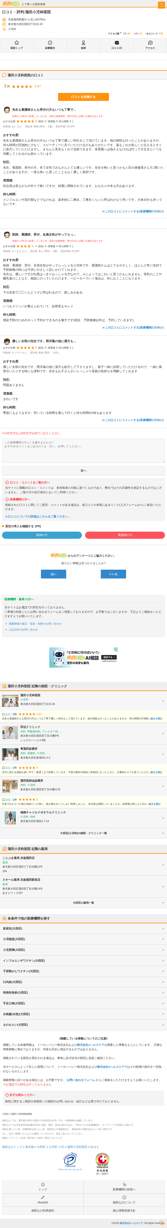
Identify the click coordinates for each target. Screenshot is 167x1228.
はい (53, 574)
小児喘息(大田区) (14, 939)
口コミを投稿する (83, 96)
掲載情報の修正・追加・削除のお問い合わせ (35, 623)
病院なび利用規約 (42, 1210)
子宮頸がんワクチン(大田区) (21, 971)
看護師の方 (125, 535)
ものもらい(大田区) (15, 1024)
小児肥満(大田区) (14, 949)
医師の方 (42, 535)
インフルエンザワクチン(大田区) (24, 960)
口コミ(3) (117, 48)
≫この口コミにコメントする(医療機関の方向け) (133, 211)
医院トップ (17, 48)
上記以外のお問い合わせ (23, 629)
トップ (42, 1189)
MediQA (43, 1202)
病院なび (11, 3)
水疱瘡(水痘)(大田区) (16, 1014)
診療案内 (50, 48)
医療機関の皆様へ (124, 1189)
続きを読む (157, 718)
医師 (83, 48)
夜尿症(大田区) (12, 928)
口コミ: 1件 (9, 767)
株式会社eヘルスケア (90, 1044)
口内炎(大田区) (12, 982)
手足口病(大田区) (14, 1003)
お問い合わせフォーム (81, 1080)
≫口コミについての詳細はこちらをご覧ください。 (38, 516)
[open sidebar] (161, 5)
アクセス (150, 48)
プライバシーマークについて (70, 1170)
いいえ (113, 574)
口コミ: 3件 (9, 714)
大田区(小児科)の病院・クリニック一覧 (83, 833)
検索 (161, 1223)
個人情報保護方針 (124, 1210)
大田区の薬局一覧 (83, 902)
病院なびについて (124, 1202)
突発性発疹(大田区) (15, 992)
